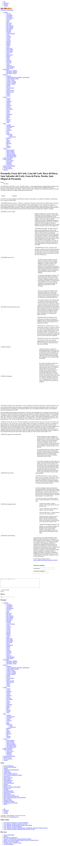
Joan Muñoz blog (8, 781)
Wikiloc (5, 804)
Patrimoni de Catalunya (9, 792)
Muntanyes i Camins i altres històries (12, 787)
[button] (6, 12)
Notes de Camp (7, 788)
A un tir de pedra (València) (10, 767)
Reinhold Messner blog (9, 794)
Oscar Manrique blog (8, 791)
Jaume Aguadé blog (8, 780)
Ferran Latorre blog (8, 777)
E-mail (39, 571)
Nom (36, 568)
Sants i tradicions (7, 798)
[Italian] (7, 8)
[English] (1, 8)
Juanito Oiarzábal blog (9, 783)
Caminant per (7, 771)
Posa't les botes (7, 793)
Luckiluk (6, 784)
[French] (3, 8)
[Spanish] (9, 8)
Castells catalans (7, 772)
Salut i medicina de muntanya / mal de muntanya (15, 797)
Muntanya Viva (7, 785)
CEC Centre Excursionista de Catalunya (13, 775)
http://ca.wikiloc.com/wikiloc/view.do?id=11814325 (45, 560)
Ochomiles (6, 789)
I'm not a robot (5, 590)
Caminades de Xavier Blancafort (11, 769)
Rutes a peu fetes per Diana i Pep (11, 796)
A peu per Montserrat (8, 765)
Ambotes (6, 768)
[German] (5, 8)
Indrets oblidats (7, 779)
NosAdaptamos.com (13, 817)
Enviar (2, 591)
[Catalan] (11, 8)
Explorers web (7, 776)
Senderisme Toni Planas (9, 801)
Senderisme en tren (8, 800)
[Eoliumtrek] (7, 10)
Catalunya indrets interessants (10, 773)
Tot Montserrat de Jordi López (10, 802)
